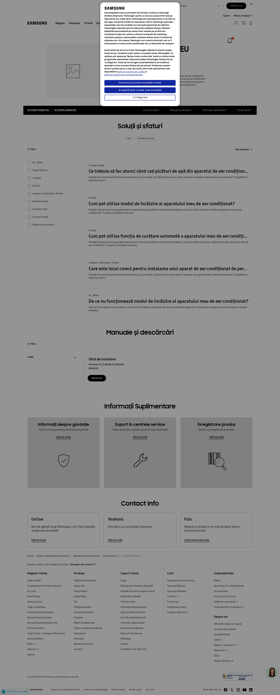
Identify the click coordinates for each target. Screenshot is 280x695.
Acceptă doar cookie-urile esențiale (140, 90)
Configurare (140, 97)
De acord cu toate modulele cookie (140, 83)
